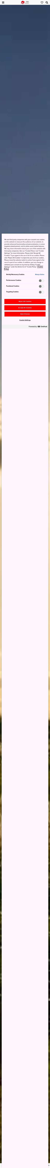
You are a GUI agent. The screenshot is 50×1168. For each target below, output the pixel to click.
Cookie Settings (25, 320)
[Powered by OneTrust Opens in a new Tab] (38, 327)
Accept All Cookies (25, 308)
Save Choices (25, 314)
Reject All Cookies (25, 301)
